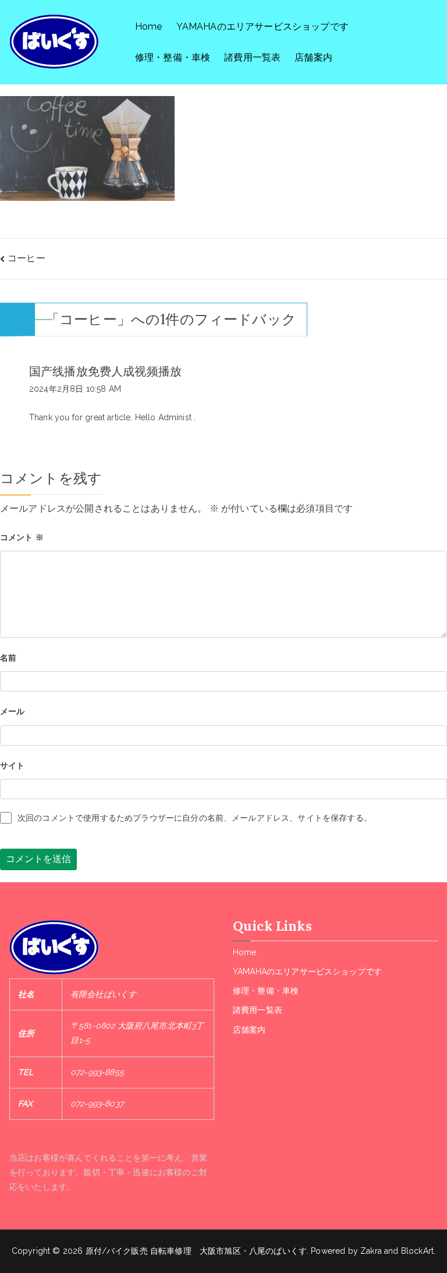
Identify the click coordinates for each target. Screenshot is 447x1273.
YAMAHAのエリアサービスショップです (262, 26)
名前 (8, 657)
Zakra (371, 1251)
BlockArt (417, 1251)
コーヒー (26, 258)
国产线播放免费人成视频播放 (105, 371)
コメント (22, 537)
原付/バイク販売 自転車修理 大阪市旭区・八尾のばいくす (196, 1251)
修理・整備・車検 (172, 57)
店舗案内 (313, 57)
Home (148, 26)
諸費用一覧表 (252, 57)
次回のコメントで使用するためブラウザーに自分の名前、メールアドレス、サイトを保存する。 (194, 817)
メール (12, 711)
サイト (12, 765)
